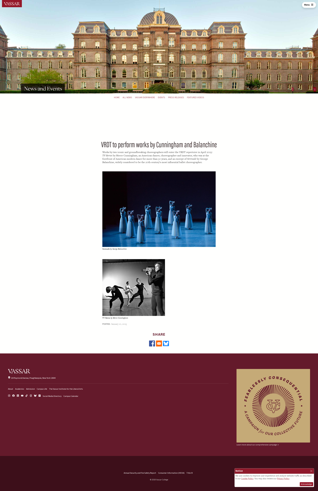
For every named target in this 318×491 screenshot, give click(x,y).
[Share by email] (159, 343)
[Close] (311, 471)
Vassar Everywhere (145, 97)
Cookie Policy (247, 478)
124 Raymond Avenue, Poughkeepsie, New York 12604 (33, 378)
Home (117, 97)
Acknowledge (306, 484)
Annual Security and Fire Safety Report (140, 473)
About (10, 389)
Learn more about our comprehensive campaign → (258, 444)
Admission (30, 389)
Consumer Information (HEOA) (171, 473)
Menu (307, 5)
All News (127, 97)
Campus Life (42, 389)
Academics (19, 389)
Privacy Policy (283, 478)
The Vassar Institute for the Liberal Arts (66, 389)
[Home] (12, 3)
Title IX (189, 473)
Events (161, 97)
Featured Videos (195, 97)
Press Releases (176, 97)
